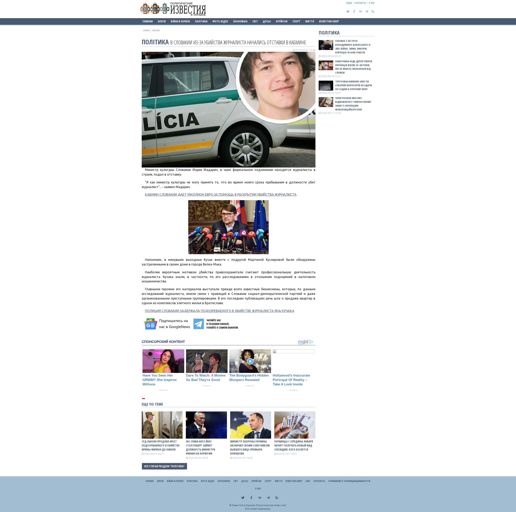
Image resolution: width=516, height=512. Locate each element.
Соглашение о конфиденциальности (349, 481)
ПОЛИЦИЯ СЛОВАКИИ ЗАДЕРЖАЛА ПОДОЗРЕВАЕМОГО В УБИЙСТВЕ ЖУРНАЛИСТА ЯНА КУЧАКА (219, 311)
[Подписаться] (167, 324)
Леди (349, 3)
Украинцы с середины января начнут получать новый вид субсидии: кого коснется (293, 445)
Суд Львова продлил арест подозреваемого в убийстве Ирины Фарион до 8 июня (161, 445)
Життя (309, 21)
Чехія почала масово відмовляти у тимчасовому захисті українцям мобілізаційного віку (353, 103)
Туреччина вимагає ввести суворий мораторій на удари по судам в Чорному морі (353, 85)
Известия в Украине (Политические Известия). (259, 505)
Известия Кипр (329, 21)
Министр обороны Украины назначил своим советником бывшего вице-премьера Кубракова (250, 447)
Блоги (162, 21)
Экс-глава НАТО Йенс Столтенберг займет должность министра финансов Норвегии (200, 447)
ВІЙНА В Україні (180, 21)
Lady (307, 481)
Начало (150, 481)
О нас (372, 3)
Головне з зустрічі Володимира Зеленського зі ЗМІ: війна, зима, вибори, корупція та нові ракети (352, 46)
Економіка (240, 21)
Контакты (360, 3)
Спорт (296, 21)
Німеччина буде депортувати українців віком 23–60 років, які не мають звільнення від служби (353, 67)
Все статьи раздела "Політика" (164, 466)
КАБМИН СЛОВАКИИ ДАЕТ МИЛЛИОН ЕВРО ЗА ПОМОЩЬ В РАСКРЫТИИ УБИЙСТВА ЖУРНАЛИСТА (220, 194)
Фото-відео (220, 21)
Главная (148, 21)
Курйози (281, 21)
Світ (255, 21)
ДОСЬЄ (267, 21)
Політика (201, 21)
